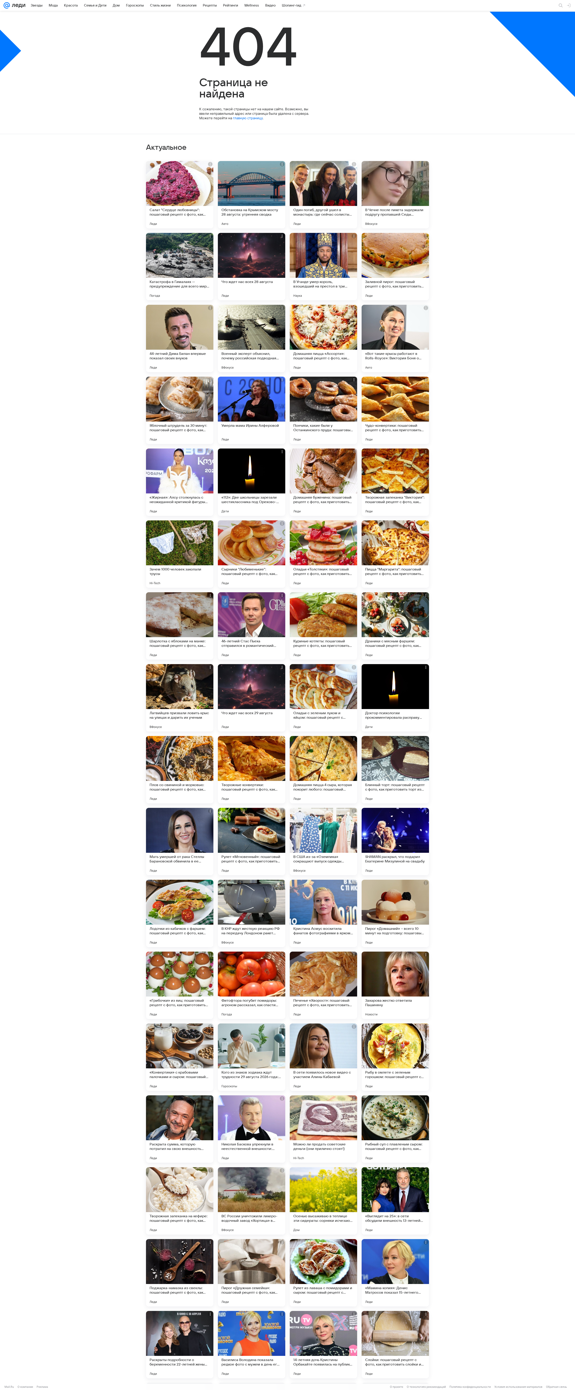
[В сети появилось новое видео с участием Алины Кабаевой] (323, 1057)
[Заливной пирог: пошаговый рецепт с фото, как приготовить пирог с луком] (395, 266)
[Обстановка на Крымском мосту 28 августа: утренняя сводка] (251, 194)
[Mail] (7, 5)
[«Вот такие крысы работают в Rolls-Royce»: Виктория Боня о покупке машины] (395, 338)
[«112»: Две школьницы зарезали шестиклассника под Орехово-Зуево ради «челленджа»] (251, 482)
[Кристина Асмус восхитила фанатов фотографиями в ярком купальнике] (323, 913)
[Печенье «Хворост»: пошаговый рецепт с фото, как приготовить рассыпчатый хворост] (323, 985)
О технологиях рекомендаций (426, 1386)
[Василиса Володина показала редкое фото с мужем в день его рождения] (251, 1344)
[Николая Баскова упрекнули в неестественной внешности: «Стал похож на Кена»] (251, 1129)
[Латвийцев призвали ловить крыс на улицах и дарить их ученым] (179, 697)
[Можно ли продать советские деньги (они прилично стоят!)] (323, 1129)
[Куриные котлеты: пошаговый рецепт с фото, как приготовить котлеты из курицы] (323, 626)
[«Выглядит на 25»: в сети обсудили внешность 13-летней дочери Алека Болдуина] (395, 1201)
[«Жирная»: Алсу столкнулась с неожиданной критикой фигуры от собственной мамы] (179, 482)
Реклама (42, 1386)
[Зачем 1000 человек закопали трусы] (179, 554)
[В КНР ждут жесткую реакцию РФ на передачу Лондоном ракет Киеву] (251, 913)
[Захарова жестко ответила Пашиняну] (395, 985)
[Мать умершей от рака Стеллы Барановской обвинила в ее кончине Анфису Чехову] (179, 841)
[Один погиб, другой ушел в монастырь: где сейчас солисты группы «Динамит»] (323, 194)
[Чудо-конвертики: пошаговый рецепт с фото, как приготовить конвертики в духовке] (395, 410)
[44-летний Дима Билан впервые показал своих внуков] (179, 338)
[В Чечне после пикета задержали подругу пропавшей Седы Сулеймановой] (395, 194)
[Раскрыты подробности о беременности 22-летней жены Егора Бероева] (179, 1344)
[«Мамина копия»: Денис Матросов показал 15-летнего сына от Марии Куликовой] (395, 1272)
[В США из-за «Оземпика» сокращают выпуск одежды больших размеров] (323, 841)
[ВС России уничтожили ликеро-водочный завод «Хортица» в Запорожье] (251, 1201)
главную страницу (248, 118)
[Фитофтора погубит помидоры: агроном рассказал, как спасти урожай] (251, 985)
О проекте (396, 1386)
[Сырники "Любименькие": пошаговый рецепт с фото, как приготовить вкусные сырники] (251, 554)
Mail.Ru (9, 1386)
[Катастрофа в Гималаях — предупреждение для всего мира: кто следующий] (179, 266)
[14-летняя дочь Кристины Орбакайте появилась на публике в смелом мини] (323, 1344)
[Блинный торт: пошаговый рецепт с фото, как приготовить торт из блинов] (395, 769)
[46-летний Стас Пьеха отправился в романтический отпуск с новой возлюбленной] (251, 626)
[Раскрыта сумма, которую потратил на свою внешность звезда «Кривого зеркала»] (179, 1129)
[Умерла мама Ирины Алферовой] (251, 410)
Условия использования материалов (518, 1386)
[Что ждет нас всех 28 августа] (251, 266)
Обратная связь (556, 1386)
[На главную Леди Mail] (17, 5)
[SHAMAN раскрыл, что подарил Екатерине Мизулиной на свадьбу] (395, 841)
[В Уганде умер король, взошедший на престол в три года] (323, 266)
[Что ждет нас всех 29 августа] (251, 697)
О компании (25, 1386)
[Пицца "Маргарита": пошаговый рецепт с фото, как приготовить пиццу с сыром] (395, 554)
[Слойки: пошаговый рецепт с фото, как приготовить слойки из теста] (395, 1344)
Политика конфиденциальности (470, 1386)
